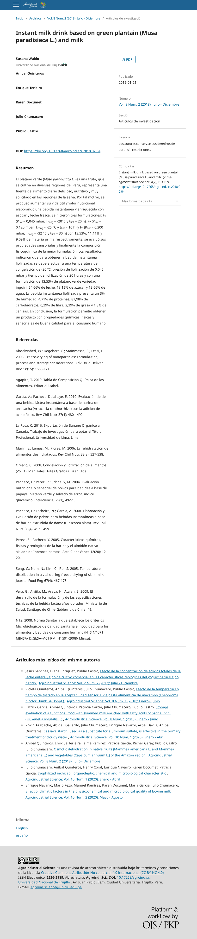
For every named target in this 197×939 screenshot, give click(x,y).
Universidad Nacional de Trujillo (44, 882)
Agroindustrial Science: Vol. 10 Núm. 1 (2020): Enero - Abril (117, 737)
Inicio (20, 18)
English (22, 828)
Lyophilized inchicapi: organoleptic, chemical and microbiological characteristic (102, 773)
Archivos (35, 18)
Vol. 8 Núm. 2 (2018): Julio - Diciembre (73, 18)
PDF (128, 59)
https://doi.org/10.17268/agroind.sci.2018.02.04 (62, 151)
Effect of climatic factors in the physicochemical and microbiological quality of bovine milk (98, 791)
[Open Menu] (16, 5)
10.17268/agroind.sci (134, 877)
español (22, 835)
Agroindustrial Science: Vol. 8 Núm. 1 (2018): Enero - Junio (113, 701)
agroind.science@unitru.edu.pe (56, 887)
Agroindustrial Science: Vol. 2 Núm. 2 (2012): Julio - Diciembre (88, 683)
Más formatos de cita (137, 201)
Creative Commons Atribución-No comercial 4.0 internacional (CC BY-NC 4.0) (102, 872)
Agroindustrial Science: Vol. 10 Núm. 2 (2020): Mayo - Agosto (74, 797)
